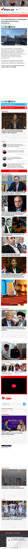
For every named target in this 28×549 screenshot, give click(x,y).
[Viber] (13, 27)
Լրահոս (4, 141)
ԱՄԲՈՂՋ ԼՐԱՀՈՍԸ (14, 170)
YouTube (10, 107)
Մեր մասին (17, 532)
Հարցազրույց (5, 414)
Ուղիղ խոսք (5, 111)
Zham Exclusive (5, 342)
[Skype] (4, 27)
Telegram (11, 104)
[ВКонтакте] (6, 27)
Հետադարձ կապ (9, 532)
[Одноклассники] (7, 27)
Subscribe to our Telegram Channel (6, 404)
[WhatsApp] (15, 27)
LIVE (3, 376)
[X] (9, 27)
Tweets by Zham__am (5, 447)
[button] (3, 125)
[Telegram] (2, 27)
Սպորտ (4, 499)
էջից (15, 67)
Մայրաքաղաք (5, 468)
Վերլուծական (5, 308)
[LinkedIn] (11, 27)
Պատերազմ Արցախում (14, 15)
